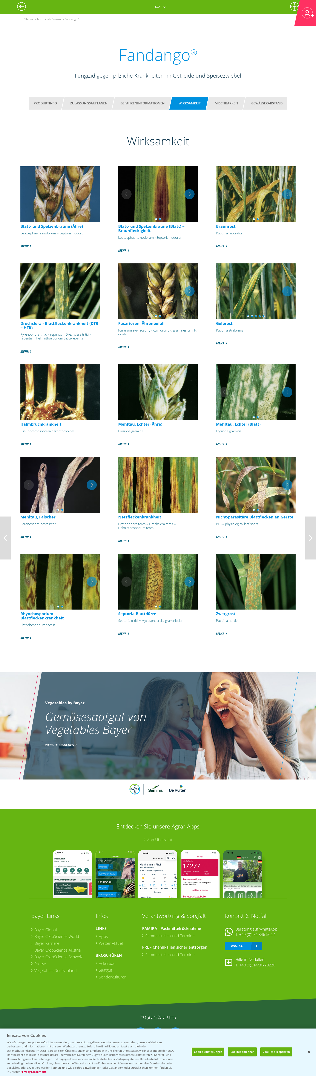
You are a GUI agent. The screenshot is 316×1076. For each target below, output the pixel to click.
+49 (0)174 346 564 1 (257, 934)
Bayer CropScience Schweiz (58, 956)
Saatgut (105, 970)
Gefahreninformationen (142, 103)
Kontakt (237, 946)
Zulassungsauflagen (88, 103)
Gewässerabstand (267, 103)
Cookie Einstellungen (208, 1052)
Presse (40, 963)
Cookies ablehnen (242, 1052)
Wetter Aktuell (111, 943)
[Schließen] (309, 1052)
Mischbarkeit (226, 103)
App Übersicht (159, 839)
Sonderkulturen (113, 977)
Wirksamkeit (190, 103)
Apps (103, 936)
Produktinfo (45, 103)
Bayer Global (45, 929)
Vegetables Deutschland (55, 970)
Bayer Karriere (46, 943)
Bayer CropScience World (56, 936)
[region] (158, 1052)
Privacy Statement (33, 1071)
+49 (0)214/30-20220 (257, 964)
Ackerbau (107, 963)
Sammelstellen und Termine (170, 935)
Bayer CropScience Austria (57, 950)
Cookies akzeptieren (276, 1052)
